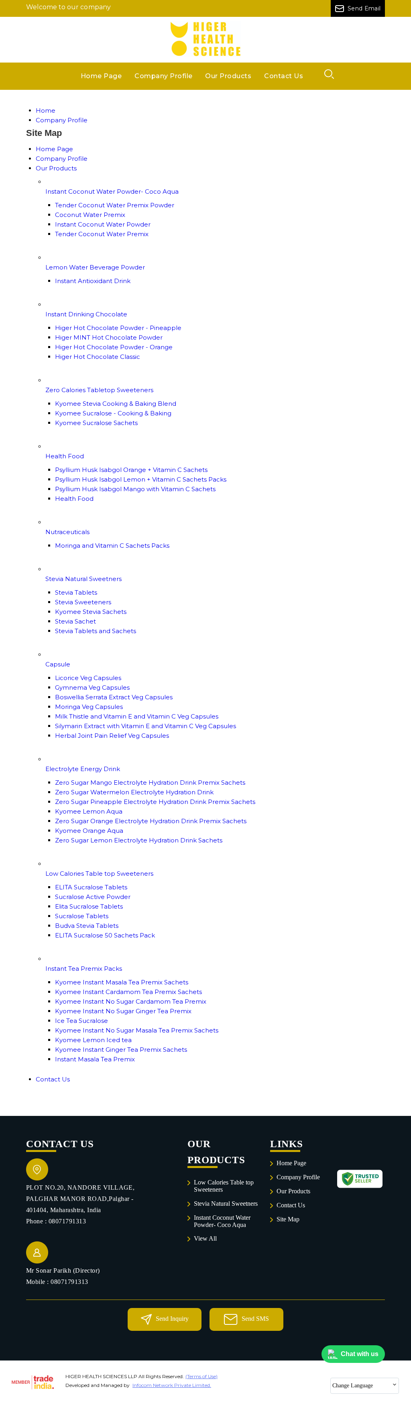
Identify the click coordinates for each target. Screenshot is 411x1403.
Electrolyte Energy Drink (82, 769)
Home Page (101, 76)
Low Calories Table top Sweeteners (99, 873)
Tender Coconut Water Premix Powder (114, 205)
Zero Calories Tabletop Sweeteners (99, 390)
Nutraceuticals (67, 532)
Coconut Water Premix (90, 215)
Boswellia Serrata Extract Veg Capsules (114, 697)
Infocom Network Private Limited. (171, 1385)
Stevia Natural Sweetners (83, 579)
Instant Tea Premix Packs (83, 968)
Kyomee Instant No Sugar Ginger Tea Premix (123, 1011)
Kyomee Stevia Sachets (90, 611)
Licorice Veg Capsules (88, 678)
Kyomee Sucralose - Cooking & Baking (113, 413)
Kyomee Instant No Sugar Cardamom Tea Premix (130, 1001)
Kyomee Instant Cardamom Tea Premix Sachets (128, 992)
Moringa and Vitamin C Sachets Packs (112, 545)
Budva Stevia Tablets (86, 925)
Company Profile (163, 76)
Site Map (288, 1219)
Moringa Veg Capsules (89, 707)
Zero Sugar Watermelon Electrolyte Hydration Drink (134, 792)
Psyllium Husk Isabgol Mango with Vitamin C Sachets (135, 489)
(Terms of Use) (201, 1376)
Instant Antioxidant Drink (92, 281)
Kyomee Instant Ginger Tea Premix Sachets (121, 1049)
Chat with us (359, 1353)
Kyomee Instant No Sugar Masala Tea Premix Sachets (136, 1030)
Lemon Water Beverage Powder (95, 267)
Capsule (57, 664)
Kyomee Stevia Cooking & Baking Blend (115, 403)
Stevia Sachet (75, 621)
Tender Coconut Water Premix (102, 234)
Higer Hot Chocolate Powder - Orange (114, 347)
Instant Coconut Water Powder (103, 224)
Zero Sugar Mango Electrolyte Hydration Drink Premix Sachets (150, 782)
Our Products (228, 76)
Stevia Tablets (76, 592)
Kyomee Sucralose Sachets (96, 423)
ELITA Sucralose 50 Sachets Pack (105, 935)
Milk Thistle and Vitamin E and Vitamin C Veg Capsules (136, 716)
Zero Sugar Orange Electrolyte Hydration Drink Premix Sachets (150, 821)
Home (45, 110)
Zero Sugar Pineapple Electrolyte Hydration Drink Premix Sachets (155, 802)
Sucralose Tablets (81, 916)
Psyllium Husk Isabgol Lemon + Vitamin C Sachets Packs (140, 479)
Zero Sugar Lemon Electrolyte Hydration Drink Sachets (138, 840)
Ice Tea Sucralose (81, 1020)
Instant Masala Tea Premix (95, 1059)
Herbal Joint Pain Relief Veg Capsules (112, 735)
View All (205, 1238)
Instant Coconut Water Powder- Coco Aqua (112, 191)
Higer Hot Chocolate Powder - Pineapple (118, 328)
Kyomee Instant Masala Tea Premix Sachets (121, 982)
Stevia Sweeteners (83, 602)
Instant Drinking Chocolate (86, 314)
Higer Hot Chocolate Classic (97, 356)
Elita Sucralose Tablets (89, 906)
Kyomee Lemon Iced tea (93, 1040)
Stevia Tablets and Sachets (95, 631)
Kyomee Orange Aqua (89, 830)
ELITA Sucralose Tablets (91, 887)
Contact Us (283, 76)
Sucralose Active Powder (92, 897)
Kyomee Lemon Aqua (88, 811)
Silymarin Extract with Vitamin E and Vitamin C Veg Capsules (145, 726)
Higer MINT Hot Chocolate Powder (109, 337)
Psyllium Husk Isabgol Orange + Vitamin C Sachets (131, 470)
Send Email (363, 8)
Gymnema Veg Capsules (92, 687)
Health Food (64, 456)
